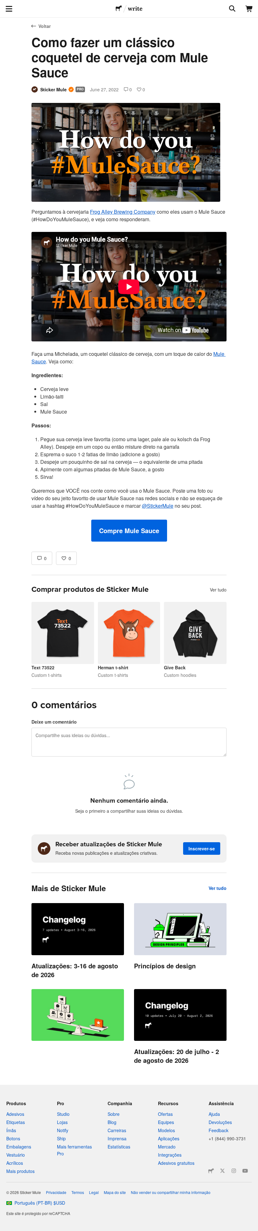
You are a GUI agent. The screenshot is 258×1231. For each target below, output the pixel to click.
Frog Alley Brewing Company (122, 211)
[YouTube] (245, 1171)
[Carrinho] (249, 9)
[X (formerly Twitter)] (222, 1171)
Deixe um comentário (54, 722)
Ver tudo (218, 589)
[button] (129, 531)
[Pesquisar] (231, 9)
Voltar (44, 26)
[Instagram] (233, 1171)
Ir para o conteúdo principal (4, 4)
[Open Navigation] (9, 9)
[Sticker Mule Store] (211, 1171)
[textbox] (129, 375)
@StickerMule (157, 505)
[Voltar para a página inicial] (119, 9)
